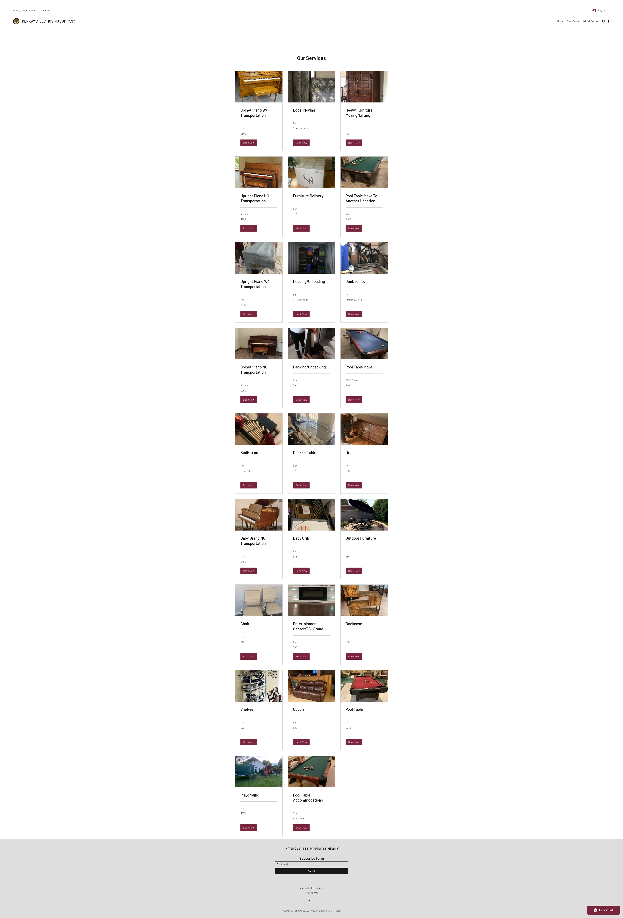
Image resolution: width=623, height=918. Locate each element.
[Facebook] (608, 21)
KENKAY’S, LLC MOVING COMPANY (48, 21)
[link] (258, 113)
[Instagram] (603, 21)
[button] (248, 142)
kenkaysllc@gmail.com (24, 10)
